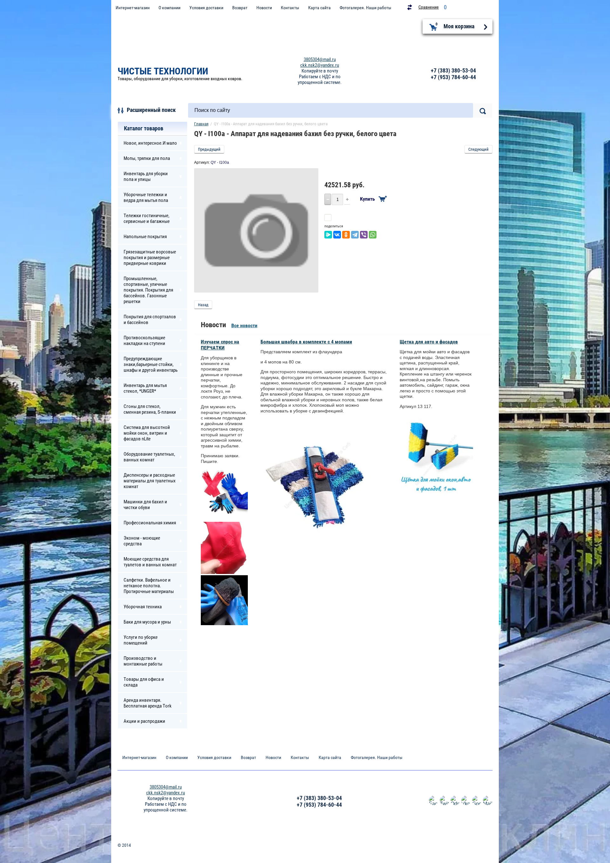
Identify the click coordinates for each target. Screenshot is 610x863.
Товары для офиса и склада (144, 682)
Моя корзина (455, 26)
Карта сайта (319, 7)
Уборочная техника (143, 607)
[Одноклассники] (346, 234)
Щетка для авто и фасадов (429, 342)
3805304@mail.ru (320, 59)
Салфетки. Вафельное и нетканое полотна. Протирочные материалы (149, 585)
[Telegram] (355, 234)
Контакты (290, 7)
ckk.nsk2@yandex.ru (319, 65)
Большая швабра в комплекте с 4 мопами (306, 342)
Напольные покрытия (145, 236)
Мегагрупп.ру (479, 847)
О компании (169, 7)
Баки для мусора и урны (147, 622)
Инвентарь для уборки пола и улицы (146, 176)
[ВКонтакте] (337, 234)
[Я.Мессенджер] (328, 234)
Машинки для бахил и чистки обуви (145, 504)
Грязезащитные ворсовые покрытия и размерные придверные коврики (150, 257)
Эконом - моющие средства (142, 541)
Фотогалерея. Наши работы (365, 7)
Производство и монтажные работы (143, 661)
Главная (201, 123)
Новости (264, 7)
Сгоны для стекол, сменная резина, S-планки (150, 409)
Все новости (244, 325)
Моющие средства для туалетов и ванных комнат (150, 562)
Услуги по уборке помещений (141, 640)
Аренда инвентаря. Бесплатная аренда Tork (148, 703)
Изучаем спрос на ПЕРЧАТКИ (220, 345)
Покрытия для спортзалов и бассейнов (150, 319)
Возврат (239, 7)
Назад (203, 304)
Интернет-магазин (133, 7)
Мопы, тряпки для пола (147, 158)
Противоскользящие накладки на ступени (144, 340)
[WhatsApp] (372, 234)
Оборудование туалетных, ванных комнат (149, 457)
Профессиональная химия (150, 523)
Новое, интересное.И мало (150, 143)
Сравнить (343, 217)
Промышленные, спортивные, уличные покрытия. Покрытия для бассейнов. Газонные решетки (148, 290)
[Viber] (364, 234)
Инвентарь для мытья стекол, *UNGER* (145, 388)
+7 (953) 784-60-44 (453, 77)
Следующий (478, 149)
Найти (482, 110)
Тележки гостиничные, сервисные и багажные (147, 218)
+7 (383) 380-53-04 (453, 70)
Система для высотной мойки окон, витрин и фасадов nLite (147, 433)
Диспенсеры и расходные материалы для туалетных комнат (150, 480)
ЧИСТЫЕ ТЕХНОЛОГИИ (163, 71)
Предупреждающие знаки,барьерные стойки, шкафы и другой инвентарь (151, 364)
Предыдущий (209, 149)
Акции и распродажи (144, 721)
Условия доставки (206, 7)
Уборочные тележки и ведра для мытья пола (146, 197)
